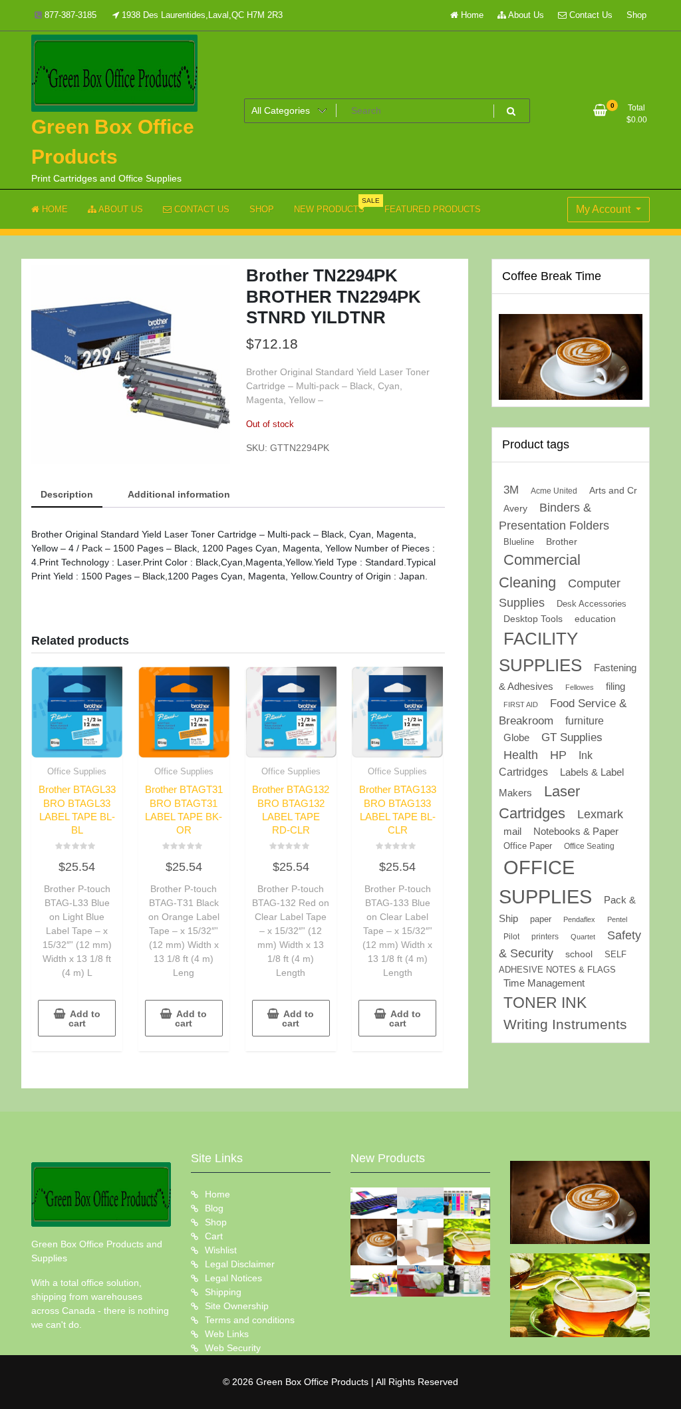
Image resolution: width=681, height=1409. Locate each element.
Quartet (583, 937)
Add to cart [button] (84, 1018)
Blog (214, 1208)
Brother (561, 541)
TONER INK (545, 1002)
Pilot (511, 936)
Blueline (518, 542)
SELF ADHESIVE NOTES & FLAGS (562, 962)
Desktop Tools (533, 619)
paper (540, 919)
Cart (214, 1236)
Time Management (544, 983)
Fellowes (579, 687)
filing (615, 686)
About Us (525, 15)
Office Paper (527, 846)
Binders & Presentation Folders (554, 516)
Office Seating (589, 846)
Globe (516, 737)
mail (512, 831)
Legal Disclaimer (240, 1264)
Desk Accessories (591, 604)
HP (558, 755)
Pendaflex (579, 919)
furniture (584, 720)
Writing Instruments (565, 1024)
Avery (515, 509)
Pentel (617, 919)
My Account (604, 209)
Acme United (554, 490)
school (579, 954)
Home (470, 15)
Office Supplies (76, 771)
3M (511, 490)
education (595, 618)
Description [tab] (67, 494)
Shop (636, 15)
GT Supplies (572, 737)
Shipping (223, 1292)
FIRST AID (520, 704)
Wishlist (221, 1250)
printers (545, 936)
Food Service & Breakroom (562, 712)
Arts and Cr (613, 490)
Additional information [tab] (179, 494)
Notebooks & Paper (575, 831)
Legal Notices (233, 1278)
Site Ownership (237, 1306)
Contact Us (590, 15)
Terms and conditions (250, 1320)
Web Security (233, 1347)
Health (520, 755)
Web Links (227, 1334)
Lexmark (600, 814)
